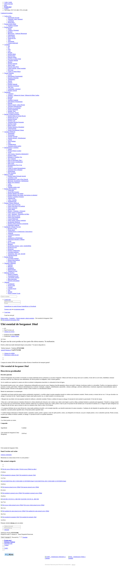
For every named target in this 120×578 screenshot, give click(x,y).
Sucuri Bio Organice (13, 192)
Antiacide (10, 233)
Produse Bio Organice (10, 189)
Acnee (9, 152)
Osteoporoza (11, 35)
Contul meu (7, 299)
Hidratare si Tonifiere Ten (15, 157)
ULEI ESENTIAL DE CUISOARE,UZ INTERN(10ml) (50, 481)
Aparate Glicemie (12, 136)
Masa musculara (12, 279)
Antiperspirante (12, 128)
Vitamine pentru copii (14, 187)
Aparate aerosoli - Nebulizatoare (17, 138)
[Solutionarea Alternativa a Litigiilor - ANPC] (56, 558)
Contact (6, 8)
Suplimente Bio (12, 201)
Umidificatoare (12, 144)
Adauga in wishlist (9, 353)
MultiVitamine (12, 269)
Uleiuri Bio (11, 190)
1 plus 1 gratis (8, 2)
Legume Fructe (12, 288)
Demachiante (11, 171)
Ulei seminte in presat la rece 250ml (32, 493)
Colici (9, 184)
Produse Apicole (12, 90)
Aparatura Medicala (9, 131)
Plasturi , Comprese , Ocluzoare (16, 211)
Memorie (10, 244)
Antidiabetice (11, 79)
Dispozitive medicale (13, 225)
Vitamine (10, 265)
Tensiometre (11, 133)
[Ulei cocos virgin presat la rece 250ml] (12, 505)
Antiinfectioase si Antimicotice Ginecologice (20, 231)
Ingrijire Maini (12, 54)
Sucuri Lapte (11, 285)
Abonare (6, 529)
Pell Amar (10, 70)
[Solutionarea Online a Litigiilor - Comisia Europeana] (79, 558)
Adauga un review (9, 331)
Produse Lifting (12, 155)
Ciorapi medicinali (13, 43)
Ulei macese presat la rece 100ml (30, 487)
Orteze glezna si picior (14, 215)
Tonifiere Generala (13, 100)
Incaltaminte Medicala (14, 222)
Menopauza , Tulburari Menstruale (17, 33)
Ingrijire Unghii (12, 124)
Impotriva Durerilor (13, 78)
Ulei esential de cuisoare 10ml (27, 475)
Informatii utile (8, 543)
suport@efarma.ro (6, 350)
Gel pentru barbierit (13, 258)
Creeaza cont (7, 309)
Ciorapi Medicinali (13, 219)
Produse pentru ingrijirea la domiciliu (18, 223)
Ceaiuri (10, 74)
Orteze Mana (11, 209)
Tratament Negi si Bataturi (15, 170)
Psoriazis (10, 166)
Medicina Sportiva (9, 273)
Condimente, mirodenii (14, 89)
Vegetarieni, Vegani (13, 112)
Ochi (9, 49)
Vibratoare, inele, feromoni (15, 19)
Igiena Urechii (12, 125)
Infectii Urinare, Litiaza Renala (16, 105)
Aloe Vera (10, 87)
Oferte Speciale (8, 3)
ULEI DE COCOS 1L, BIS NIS (30, 499)
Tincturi (10, 81)
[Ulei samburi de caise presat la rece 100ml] (13, 511)
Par (9, 48)
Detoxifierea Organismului (15, 76)
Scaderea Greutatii (13, 25)
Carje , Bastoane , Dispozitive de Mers (18, 214)
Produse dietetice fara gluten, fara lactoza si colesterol (22, 195)
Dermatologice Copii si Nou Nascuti (18, 179)
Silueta (10, 28)
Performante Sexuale (13, 17)
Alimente (6, 282)
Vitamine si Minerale (10, 263)
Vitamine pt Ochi (12, 271)
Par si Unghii (11, 242)
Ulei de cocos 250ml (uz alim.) (28, 469)
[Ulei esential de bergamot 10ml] (10, 320)
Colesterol (10, 93)
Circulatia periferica (13, 252)
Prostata (10, 98)
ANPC (6, 548)
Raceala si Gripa (12, 228)
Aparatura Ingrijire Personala (16, 122)
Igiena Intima (11, 36)
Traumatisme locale (13, 276)
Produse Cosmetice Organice (16, 196)
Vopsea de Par (12, 38)
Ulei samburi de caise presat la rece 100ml (37, 511)
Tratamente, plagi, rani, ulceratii (16, 253)
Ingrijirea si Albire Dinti (14, 59)
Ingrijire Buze (11, 55)
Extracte (10, 82)
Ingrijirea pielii (12, 261)
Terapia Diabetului (13, 109)
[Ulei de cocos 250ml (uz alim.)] (10, 469)
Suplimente (7, 92)
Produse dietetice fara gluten (15, 193)
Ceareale (10, 287)
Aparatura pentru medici (14, 146)
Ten (9, 46)
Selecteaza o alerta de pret (11, 355)
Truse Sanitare (12, 141)
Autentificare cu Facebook (28, 306)
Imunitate (10, 97)
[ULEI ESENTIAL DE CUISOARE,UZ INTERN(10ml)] (17, 481)
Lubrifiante (11, 21)
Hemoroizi (11, 249)
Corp (9, 51)
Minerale (10, 266)
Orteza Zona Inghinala (14, 217)
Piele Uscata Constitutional (15, 162)
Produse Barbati (8, 257)
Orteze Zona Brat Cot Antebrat (16, 206)
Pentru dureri (11, 230)
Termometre (11, 135)
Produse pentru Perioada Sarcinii (17, 176)
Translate (24, 537)
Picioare (10, 52)
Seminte (10, 292)
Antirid (10, 149)
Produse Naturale (12, 84)
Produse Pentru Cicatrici (14, 150)
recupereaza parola (19, 309)
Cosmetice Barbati (13, 60)
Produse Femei (8, 27)
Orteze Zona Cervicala (14, 204)
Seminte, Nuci (12, 111)
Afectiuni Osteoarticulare (15, 106)
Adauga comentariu (6, 454)
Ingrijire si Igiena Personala (11, 114)
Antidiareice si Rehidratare (15, 238)
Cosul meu (7, 312)
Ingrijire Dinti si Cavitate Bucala (17, 116)
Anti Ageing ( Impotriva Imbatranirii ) (18, 154)
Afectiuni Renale (12, 255)
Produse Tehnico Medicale (11, 203)
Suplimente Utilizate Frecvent (12, 227)
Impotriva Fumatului (13, 86)
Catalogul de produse (6, 13)
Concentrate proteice (13, 277)
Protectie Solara (12, 57)
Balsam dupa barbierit (14, 260)
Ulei (9, 290)
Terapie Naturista (9, 73)
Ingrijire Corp (11, 120)
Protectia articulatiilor (14, 280)
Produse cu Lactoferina (14, 108)
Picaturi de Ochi (12, 247)
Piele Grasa (11, 163)
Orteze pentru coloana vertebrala (17, 220)
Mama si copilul (8, 174)
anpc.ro (73, 564)
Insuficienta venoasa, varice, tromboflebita (19, 246)
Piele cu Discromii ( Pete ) (15, 160)
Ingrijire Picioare (12, 119)
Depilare (10, 32)
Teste (9, 40)
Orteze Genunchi (12, 208)
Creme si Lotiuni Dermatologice (17, 168)
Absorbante (11, 41)
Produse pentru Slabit (10, 24)
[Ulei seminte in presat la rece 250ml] (11, 493)
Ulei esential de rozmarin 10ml (27, 517)
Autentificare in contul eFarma (12, 306)
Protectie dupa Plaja (13, 67)
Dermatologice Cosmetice (11, 147)
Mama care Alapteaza (14, 182)
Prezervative (11, 22)
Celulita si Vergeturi (13, 30)
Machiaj (10, 62)
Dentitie (10, 185)
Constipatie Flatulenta (14, 234)
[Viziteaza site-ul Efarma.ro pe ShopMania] (9, 555)
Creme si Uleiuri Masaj (14, 71)
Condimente (11, 284)
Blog (5, 5)
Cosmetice (7, 44)
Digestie (10, 103)
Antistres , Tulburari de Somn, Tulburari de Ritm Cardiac (23, 95)
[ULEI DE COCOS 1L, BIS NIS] (10, 499)
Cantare (10, 139)
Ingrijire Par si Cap (13, 117)
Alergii (10, 236)
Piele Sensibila (12, 173)
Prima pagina (4, 318)
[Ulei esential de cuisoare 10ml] (10, 475)
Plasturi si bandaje (13, 274)
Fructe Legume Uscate (14, 293)
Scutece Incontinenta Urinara (16, 130)
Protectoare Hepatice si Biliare (16, 239)
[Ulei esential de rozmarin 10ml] (10, 517)
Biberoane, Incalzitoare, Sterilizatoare (18, 181)
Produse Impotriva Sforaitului (16, 127)
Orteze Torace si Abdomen (15, 212)
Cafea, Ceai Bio (12, 200)
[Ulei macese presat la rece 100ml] (10, 487)
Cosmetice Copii (12, 177)
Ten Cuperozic (12, 158)
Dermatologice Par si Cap (15, 165)
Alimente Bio (11, 198)
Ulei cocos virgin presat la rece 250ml (33, 505)
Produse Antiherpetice (14, 250)
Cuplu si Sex (7, 16)
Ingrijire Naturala (12, 63)
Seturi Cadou (11, 65)
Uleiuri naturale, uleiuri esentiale (17, 68)
